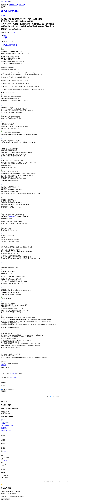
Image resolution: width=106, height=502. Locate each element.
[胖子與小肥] (1, 420)
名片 (4, 38)
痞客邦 (12, 373)
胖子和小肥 (3, 365)
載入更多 (3, 382)
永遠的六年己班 (14, 377)
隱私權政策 (61, 482)
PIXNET (42, 482)
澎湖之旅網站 (4, 429)
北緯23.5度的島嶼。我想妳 (7, 425)
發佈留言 (3, 391)
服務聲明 (67, 482)
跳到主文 (3, 15)
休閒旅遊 (12, 32)
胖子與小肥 (3, 419)
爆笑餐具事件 (12, 216)
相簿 (4, 35)
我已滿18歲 (3, 499)
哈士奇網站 (3, 427)
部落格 (5, 37)
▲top (2, 379)
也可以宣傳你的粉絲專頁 (5, 422)
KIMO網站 (3, 423)
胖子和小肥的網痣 (10, 11)
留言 (15, 373)
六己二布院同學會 (10, 45)
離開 (8, 499)
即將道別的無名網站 (6, 430)
